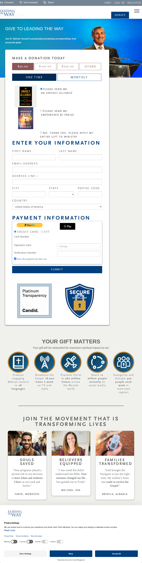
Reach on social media (97, 380)
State (54, 188)
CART (108, 3)
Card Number (21, 236)
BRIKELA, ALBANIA (115, 494)
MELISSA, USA (71, 490)
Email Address (25, 163)
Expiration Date (22, 245)
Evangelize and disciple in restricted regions (123, 384)
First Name (22, 151)
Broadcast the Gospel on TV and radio (44, 382)
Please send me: (55, 89)
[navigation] (108, 3)
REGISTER (134, 3)
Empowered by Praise (57, 115)
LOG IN (119, 3)
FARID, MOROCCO (27, 494)
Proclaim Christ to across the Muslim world (71, 382)
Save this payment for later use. (32, 259)
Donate (120, 15)
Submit (57, 269)
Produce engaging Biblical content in (18, 382)
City (16, 188)
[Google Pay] (67, 226)
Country (20, 200)
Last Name (68, 151)
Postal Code (89, 188)
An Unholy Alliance (57, 93)
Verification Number (25, 252)
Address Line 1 (25, 176)
